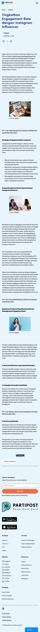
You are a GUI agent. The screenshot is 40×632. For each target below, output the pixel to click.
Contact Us (5, 543)
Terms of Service (6, 617)
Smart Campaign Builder (28, 543)
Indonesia (7, 567)
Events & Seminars (26, 565)
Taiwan (6, 564)
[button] (36, 3)
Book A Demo (6, 592)
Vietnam (6, 578)
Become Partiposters (8, 599)
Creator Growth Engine (27, 540)
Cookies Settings (6, 620)
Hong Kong (7, 575)
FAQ (3, 547)
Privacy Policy (6, 613)
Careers (4, 550)
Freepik (17, 118)
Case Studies (24, 575)
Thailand (6, 581)
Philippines (7, 572)
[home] (7, 2)
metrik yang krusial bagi (22, 56)
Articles (23, 561)
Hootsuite (19, 224)
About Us (4, 540)
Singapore (7, 561)
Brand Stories (25, 568)
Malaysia (6, 569)
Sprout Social (31, 233)
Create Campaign (7, 595)
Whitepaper (24, 578)
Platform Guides (25, 572)
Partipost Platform (26, 547)
